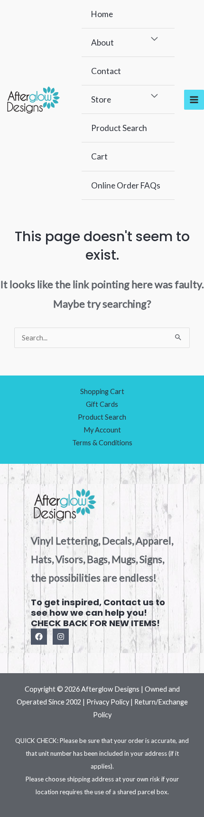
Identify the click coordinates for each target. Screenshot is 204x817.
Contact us (128, 602)
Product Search (119, 128)
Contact (106, 71)
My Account (102, 430)
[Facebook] (39, 637)
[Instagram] (61, 637)
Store (101, 99)
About (102, 42)
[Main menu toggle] (194, 100)
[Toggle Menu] (155, 39)
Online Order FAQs (125, 185)
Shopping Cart (102, 391)
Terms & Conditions (102, 443)
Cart (99, 156)
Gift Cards (102, 404)
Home (102, 14)
